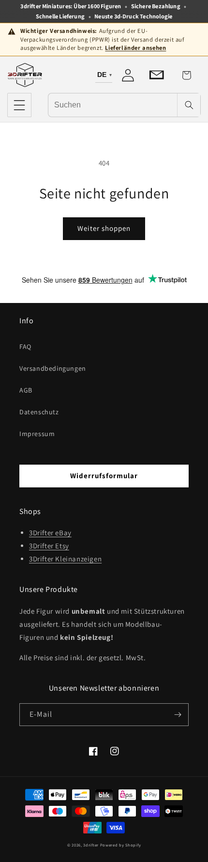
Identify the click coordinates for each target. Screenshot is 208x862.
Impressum (37, 433)
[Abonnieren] (177, 714)
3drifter (91, 844)
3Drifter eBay (50, 532)
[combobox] (112, 104)
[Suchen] (188, 105)
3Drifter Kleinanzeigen (65, 558)
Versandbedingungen (52, 368)
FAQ (25, 346)
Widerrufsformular (104, 475)
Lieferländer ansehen (135, 48)
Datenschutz (39, 412)
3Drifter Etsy (49, 545)
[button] (19, 105)
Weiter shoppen (104, 228)
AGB (25, 390)
